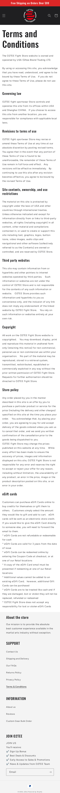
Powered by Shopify (35, 792)
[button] (3, 15)
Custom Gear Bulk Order (19, 721)
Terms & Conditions (16, 686)
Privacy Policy (13, 679)
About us (11, 707)
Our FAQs (11, 665)
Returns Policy (13, 672)
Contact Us (12, 651)
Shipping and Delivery (17, 658)
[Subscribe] (50, 772)
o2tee (26, 792)
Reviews (10, 714)
